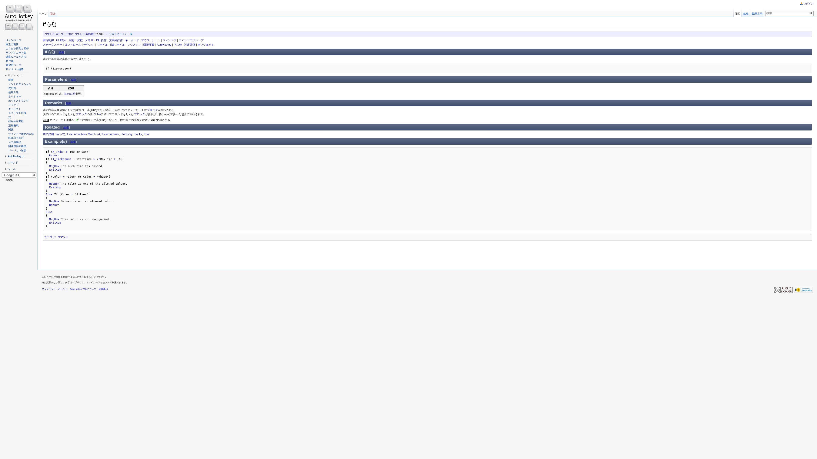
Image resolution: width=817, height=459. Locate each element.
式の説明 (69, 93)
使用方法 (13, 92)
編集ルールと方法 (16, 56)
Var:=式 (60, 134)
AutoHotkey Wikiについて (83, 289)
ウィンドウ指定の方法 (21, 133)
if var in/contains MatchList (83, 134)
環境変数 (148, 44)
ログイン (808, 3)
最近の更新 (12, 44)
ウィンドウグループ (191, 40)
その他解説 (14, 142)
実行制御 (48, 40)
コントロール (72, 44)
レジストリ (134, 44)
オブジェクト (206, 44)
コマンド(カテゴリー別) (58, 34)
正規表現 (13, 125)
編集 (61, 52)
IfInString (126, 134)
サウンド (88, 44)
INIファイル (117, 44)
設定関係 (189, 44)
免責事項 (103, 289)
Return (54, 155)
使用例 (12, 88)
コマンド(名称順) (84, 34)
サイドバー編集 (15, 69)
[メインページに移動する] (19, 17)
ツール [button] (12, 169)
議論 (53, 13)
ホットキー (14, 96)
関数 (10, 129)
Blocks (138, 134)
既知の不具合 (16, 137)
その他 (178, 44)
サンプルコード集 (16, 52)
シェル (156, 40)
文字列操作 (116, 40)
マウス (145, 40)
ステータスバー (52, 44)
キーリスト (14, 109)
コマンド (63, 237)
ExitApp (55, 169)
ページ (43, 13)
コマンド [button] (13, 162)
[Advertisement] (120, 254)
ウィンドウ (169, 40)
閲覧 (737, 13)
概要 (10, 79)
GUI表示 (61, 40)
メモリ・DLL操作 (96, 40)
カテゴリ (49, 237)
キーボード (132, 40)
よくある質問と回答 (17, 48)
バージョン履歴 (17, 150)
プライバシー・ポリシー (54, 289)
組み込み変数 (16, 121)
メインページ (13, 40)
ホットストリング (18, 100)
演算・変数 (76, 40)
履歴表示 (757, 13)
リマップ (13, 104)
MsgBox (54, 166)
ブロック (152, 110)
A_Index (58, 151)
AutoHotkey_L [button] (16, 156)
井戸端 (9, 61)
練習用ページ (13, 65)
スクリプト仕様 (17, 113)
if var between (110, 134)
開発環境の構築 (17, 146)
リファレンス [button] (15, 75)
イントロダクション (19, 84)
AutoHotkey (164, 44)
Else (98, 114)
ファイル (102, 44)
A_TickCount (62, 159)
